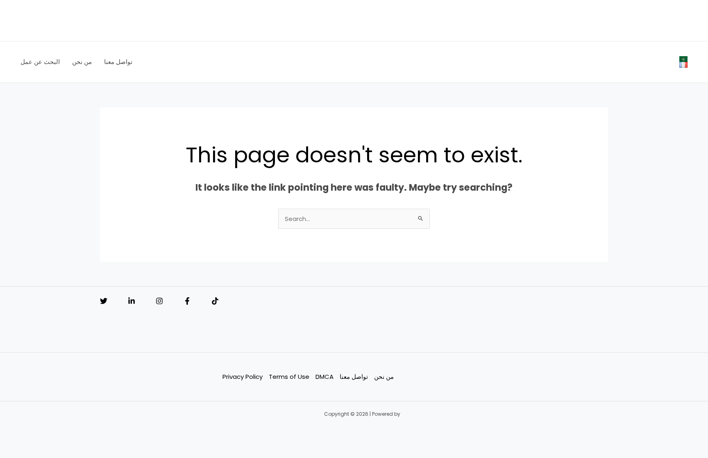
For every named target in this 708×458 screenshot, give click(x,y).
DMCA (324, 376)
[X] (103, 301)
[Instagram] (159, 301)
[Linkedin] (131, 301)
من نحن (384, 376)
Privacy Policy (242, 376)
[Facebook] (187, 301)
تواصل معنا (354, 376)
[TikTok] (215, 301)
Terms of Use (289, 376)
